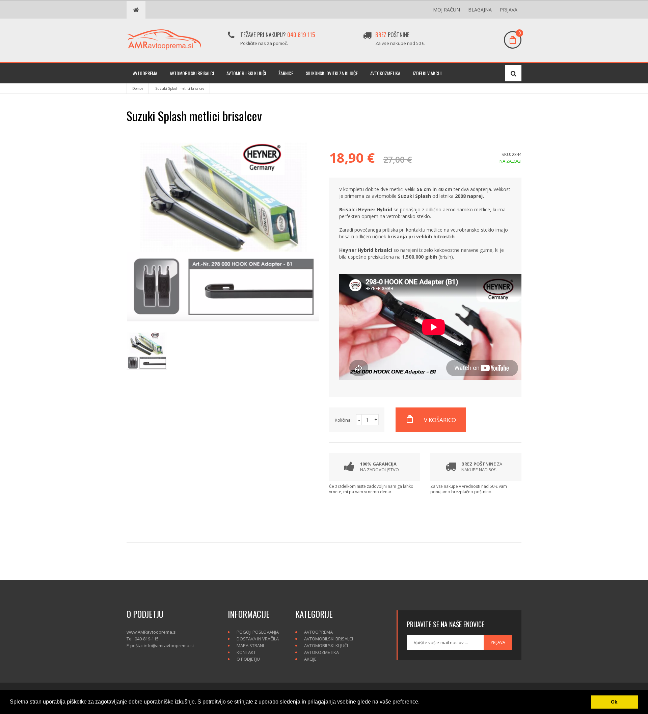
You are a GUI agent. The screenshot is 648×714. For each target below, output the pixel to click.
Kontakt (246, 652)
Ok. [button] (615, 702)
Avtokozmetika (385, 73)
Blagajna (480, 9)
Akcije (310, 659)
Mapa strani (250, 645)
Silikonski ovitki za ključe (332, 73)
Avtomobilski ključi (246, 73)
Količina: (343, 420)
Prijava (508, 9)
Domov (137, 88)
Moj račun (446, 9)
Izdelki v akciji (427, 73)
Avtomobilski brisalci (192, 73)
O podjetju (248, 659)
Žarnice (285, 73)
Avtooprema (145, 73)
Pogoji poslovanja (258, 632)
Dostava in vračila (258, 639)
